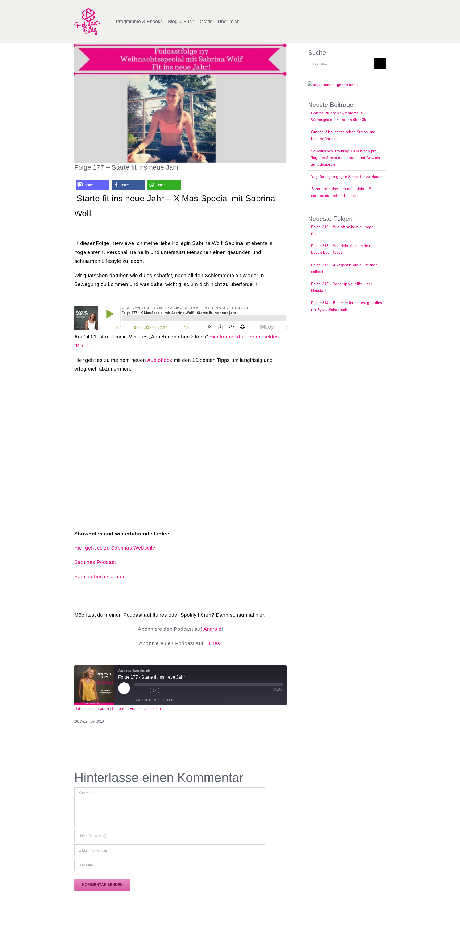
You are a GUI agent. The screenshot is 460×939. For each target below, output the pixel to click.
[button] (92, 185)
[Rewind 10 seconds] (144, 690)
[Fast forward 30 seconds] (164, 690)
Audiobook (159, 360)
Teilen (168, 700)
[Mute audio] (136, 690)
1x (154, 690)
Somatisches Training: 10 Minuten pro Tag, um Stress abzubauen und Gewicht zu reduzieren (345, 157)
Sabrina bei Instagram (100, 576)
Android (212, 629)
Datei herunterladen (91, 708)
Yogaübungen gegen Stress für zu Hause (347, 176)
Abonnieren (145, 700)
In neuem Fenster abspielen (136, 708)
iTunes (211, 643)
